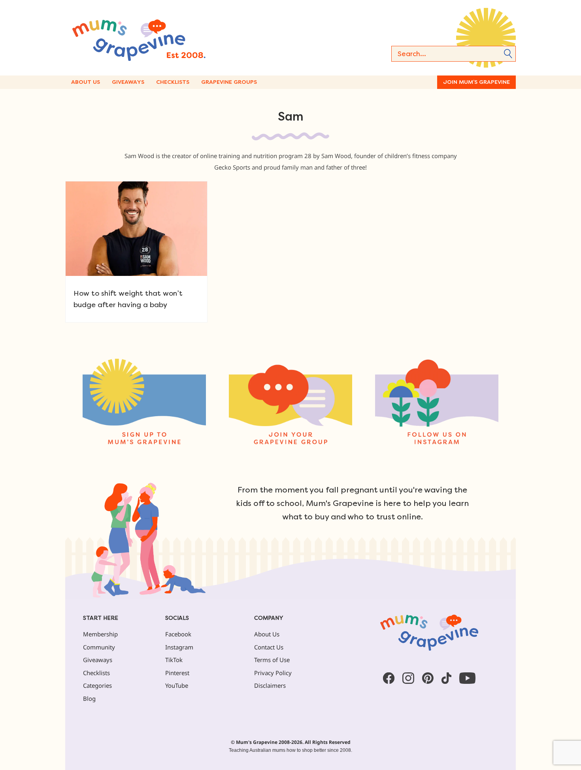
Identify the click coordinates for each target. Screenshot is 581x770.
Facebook (178, 634)
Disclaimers (270, 685)
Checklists (172, 82)
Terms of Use (272, 660)
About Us (85, 82)
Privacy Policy (273, 673)
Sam (291, 116)
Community (99, 647)
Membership (100, 634)
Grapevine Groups (229, 82)
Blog (89, 698)
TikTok (174, 660)
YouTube (176, 685)
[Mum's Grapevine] (164, 38)
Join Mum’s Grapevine (476, 82)
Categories (97, 685)
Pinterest (177, 673)
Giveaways (128, 82)
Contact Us (268, 647)
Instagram (179, 647)
